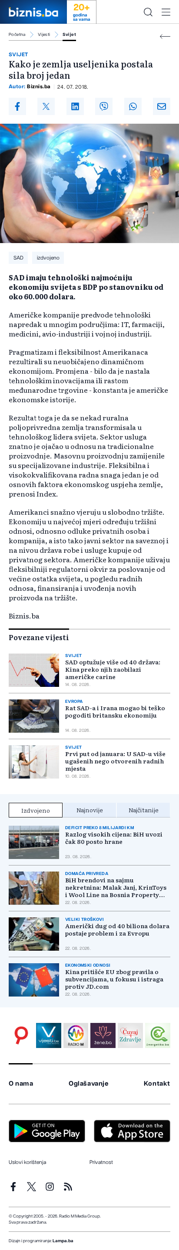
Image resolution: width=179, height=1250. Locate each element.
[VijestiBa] (48, 1035)
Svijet (69, 34)
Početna (17, 34)
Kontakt (157, 1083)
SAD (18, 257)
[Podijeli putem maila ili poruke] (161, 106)
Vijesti (44, 34)
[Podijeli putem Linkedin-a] (75, 106)
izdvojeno (48, 257)
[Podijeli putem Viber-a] (104, 106)
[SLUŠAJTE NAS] (76, 1035)
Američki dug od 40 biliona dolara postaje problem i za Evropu (117, 929)
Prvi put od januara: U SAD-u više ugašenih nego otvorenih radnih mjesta (115, 761)
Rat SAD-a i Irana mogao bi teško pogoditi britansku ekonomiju (115, 711)
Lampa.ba (63, 1241)
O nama (21, 1083)
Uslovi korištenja (27, 1162)
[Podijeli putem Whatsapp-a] (133, 106)
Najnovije (89, 809)
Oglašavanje (89, 1083)
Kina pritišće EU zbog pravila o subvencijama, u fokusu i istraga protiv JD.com (114, 979)
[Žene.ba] (103, 1035)
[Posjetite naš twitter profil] (31, 1186)
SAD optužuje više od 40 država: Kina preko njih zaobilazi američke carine (112, 669)
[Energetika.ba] (157, 1035)
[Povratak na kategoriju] (165, 36)
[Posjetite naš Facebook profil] (13, 1186)
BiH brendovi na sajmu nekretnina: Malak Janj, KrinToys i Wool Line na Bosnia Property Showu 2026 (115, 887)
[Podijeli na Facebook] (17, 106)
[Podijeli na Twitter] (46, 106)
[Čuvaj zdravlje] (130, 1035)
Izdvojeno (35, 810)
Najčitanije (144, 809)
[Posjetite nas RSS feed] (68, 1186)
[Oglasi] (21, 1035)
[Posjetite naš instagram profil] (49, 1186)
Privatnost (101, 1162)
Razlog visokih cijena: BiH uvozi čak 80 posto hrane (113, 837)
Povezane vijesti (39, 637)
